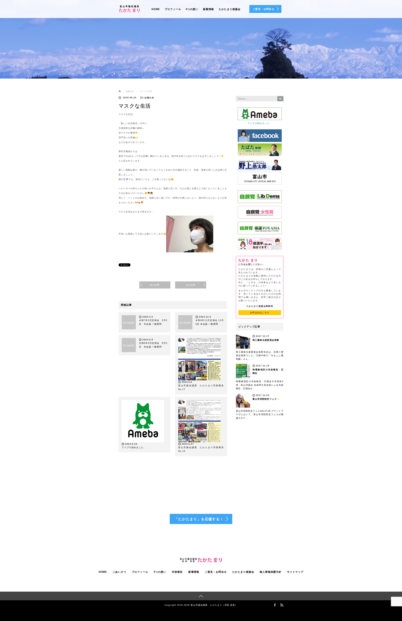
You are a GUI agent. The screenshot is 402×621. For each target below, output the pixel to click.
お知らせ (130, 91)
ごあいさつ (119, 572)
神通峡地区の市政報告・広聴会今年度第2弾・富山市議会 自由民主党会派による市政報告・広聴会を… (259, 385)
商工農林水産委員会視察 (266, 340)
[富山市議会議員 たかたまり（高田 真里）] (130, 8)
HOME (156, 9)
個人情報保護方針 (270, 572)
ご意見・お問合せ (216, 572)
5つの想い (192, 9)
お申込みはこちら (259, 312)
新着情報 (208, 9)
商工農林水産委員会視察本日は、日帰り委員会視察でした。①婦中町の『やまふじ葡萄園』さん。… (259, 355)
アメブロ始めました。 (134, 447)
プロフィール (173, 9)
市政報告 (177, 572)
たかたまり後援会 (230, 9)
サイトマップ (295, 572)
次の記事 (191, 285)
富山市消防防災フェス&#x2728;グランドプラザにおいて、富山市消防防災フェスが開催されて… (259, 414)
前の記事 (155, 285)
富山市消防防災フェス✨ (266, 399)
